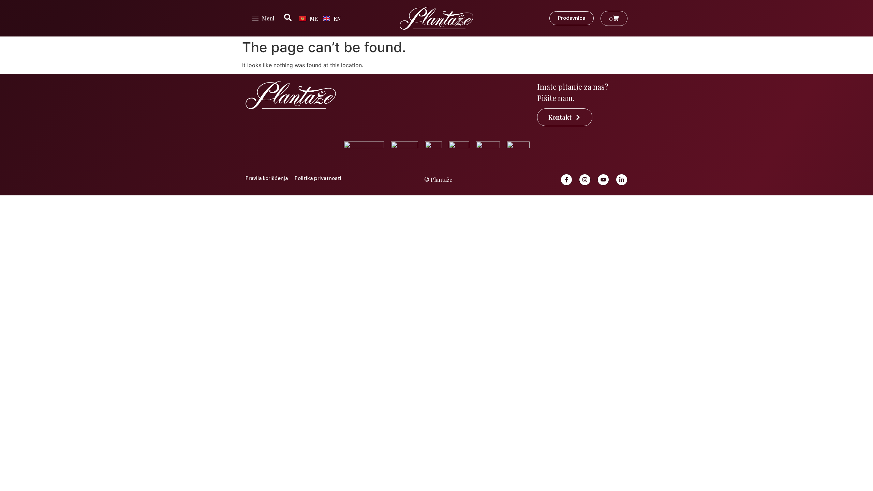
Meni (268, 18)
